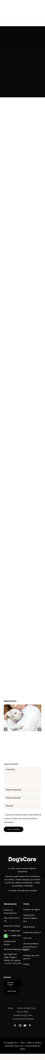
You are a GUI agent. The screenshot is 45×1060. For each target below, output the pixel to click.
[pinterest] (30, 1025)
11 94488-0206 (14, 935)
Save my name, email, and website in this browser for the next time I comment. (22, 818)
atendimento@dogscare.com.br (17, 949)
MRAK (22, 1049)
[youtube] (25, 1025)
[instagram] (20, 1025)
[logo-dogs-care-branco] (22, 857)
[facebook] (15, 1025)
